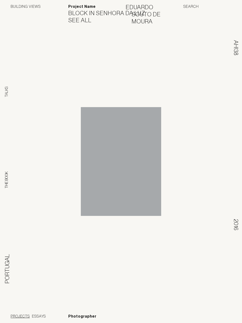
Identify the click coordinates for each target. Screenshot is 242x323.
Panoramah (189, 316)
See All (82, 20)
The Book (6, 179)
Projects (20, 316)
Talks (6, 92)
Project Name (82, 6)
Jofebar (219, 315)
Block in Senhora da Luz (109, 13)
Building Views (26, 6)
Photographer (82, 316)
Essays (39, 316)
